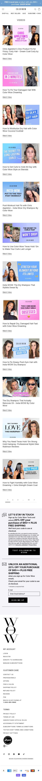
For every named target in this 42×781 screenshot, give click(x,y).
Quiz (24, 13)
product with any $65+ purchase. (21, 3)
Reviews (6, 694)
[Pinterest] (14, 754)
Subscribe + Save (34, 13)
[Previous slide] (1, 3)
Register (7, 656)
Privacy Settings (10, 733)
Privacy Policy (9, 714)
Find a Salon (8, 684)
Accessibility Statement (13, 723)
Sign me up (18, 600)
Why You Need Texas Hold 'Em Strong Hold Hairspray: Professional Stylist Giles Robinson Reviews (21, 444)
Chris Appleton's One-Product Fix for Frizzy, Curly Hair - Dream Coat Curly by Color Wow (20, 51)
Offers (6, 681)
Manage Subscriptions (13, 663)
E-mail (10, 590)
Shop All (5, 13)
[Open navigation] (3, 9)
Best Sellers (15, 13)
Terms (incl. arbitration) (21, 544)
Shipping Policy (9, 687)
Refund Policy (9, 690)
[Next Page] (34, 499)
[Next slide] (40, 3)
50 (29, 500)
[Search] (35, 9)
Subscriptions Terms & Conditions (18, 726)
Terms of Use (8, 717)
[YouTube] (19, 754)
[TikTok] (24, 754)
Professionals (9, 678)
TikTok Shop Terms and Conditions (18, 730)
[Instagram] (9, 754)
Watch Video (7, 58)
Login (5, 653)
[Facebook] (4, 754)
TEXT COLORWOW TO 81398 (24, 551)
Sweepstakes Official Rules (15, 720)
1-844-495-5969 (9, 702)
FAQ (4, 697)
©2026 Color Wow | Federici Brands (21, 759)
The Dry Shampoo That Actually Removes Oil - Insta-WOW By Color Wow (18, 403)
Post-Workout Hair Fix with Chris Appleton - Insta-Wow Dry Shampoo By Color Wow (20, 208)
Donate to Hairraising (12, 660)
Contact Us (8, 674)
